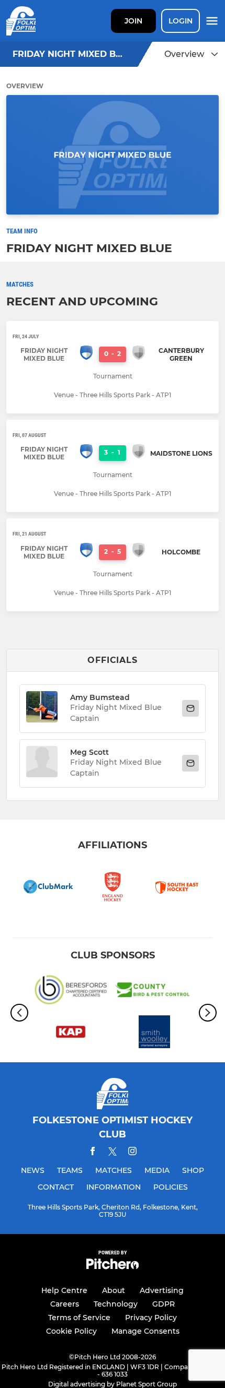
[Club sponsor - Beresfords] (70, 991)
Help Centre (64, 1290)
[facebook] (92, 1153)
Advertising (162, 1290)
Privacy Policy (151, 1317)
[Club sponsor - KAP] (70, 1033)
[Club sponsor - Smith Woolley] (154, 1033)
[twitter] (112, 1153)
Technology (116, 1304)
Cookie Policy (71, 1331)
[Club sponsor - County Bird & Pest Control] (154, 991)
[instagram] (132, 1153)
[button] (42, 708)
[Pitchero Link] (112, 1267)
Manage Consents (145, 1331)
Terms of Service (79, 1317)
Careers (64, 1304)
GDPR (163, 1304)
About (113, 1290)
